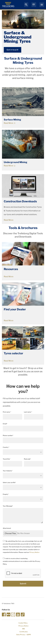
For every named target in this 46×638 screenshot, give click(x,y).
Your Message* (8, 506)
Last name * (28, 412)
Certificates (23, 632)
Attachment (7, 528)
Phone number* (8, 435)
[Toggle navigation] (41, 4)
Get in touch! (12, 50)
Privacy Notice (34, 552)
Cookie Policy (23, 623)
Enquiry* (5, 494)
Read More (8, 123)
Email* (5, 424)
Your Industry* (7, 471)
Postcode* (27, 459)
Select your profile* (9, 482)
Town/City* (6, 459)
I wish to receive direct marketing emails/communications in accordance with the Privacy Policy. (21, 561)
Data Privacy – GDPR (23, 634)
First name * (7, 412)
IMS (23, 629)
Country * (6, 447)
